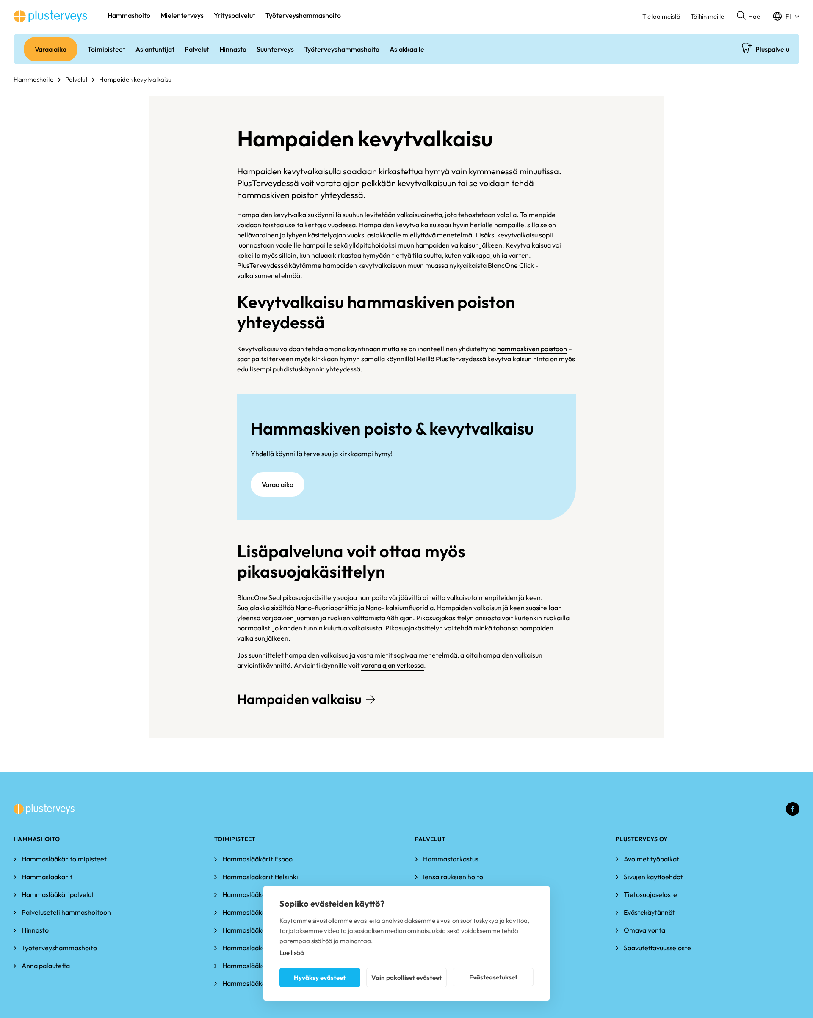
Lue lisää (291, 953)
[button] (748, 16)
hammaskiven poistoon (532, 348)
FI (788, 16)
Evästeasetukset (493, 977)
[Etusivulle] (50, 16)
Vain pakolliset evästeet (406, 978)
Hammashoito (34, 79)
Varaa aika (277, 484)
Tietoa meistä (661, 16)
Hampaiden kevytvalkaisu (135, 79)
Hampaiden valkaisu (299, 699)
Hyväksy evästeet (320, 978)
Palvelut (76, 79)
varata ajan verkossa (392, 665)
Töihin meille (707, 16)
